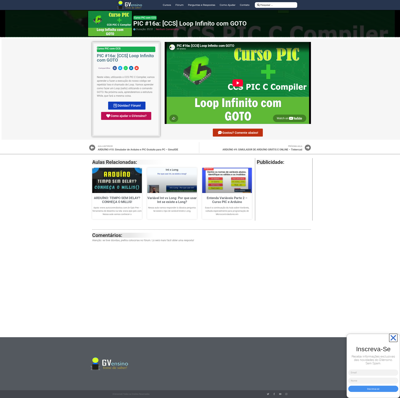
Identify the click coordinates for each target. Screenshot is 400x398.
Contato (245, 4)
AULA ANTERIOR (105, 146)
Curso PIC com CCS (145, 17)
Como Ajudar (227, 4)
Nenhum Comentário (167, 29)
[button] (115, 68)
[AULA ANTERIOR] (92, 148)
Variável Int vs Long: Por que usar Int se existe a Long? (172, 200)
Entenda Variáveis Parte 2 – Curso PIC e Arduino (227, 200)
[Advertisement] (284, 189)
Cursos (167, 4)
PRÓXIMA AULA (295, 146)
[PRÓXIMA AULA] (308, 148)
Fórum (179, 4)
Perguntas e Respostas (201, 4)
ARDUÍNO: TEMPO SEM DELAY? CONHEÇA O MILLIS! (117, 200)
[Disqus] (201, 289)
